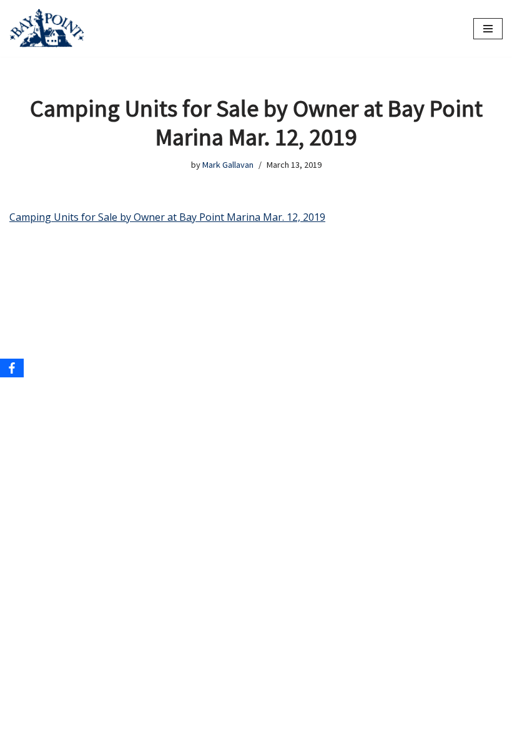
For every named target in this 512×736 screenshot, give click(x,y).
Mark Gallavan (228, 164)
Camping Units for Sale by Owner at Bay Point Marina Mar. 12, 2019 (167, 217)
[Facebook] (12, 368)
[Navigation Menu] (488, 28)
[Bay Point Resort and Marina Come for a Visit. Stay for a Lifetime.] (46, 28)
